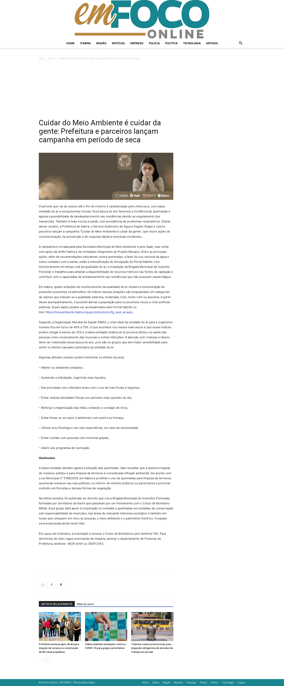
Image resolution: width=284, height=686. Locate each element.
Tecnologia (192, 43)
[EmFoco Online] (142, 19)
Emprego (136, 43)
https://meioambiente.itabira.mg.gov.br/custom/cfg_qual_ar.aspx (89, 312)
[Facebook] (51, 585)
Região (101, 43)
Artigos (212, 43)
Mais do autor (85, 604)
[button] (240, 43)
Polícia (154, 43)
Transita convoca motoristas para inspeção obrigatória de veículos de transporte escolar (152, 648)
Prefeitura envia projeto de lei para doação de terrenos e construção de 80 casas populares (59, 648)
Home (70, 43)
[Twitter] (60, 585)
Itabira (85, 43)
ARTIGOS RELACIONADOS (56, 604)
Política (171, 43)
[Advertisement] (142, 90)
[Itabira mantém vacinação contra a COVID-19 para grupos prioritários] (106, 626)
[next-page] (47, 659)
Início (41, 58)
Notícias (118, 43)
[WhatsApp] (43, 585)
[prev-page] (41, 659)
